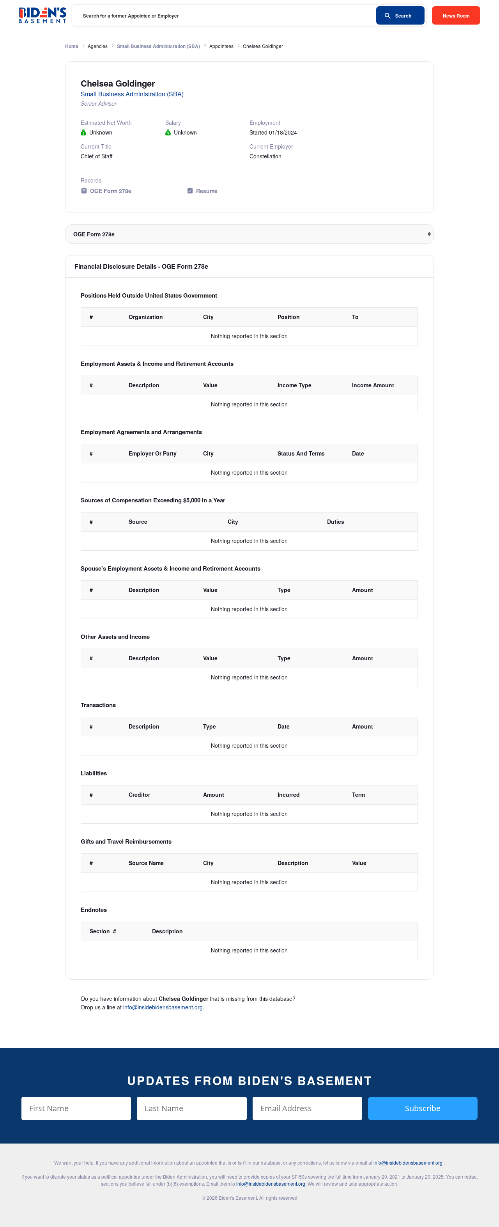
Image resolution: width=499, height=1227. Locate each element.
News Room (456, 15)
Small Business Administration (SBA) (158, 46)
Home (71, 46)
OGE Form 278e (110, 191)
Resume (207, 191)
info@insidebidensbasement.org (163, 1007)
